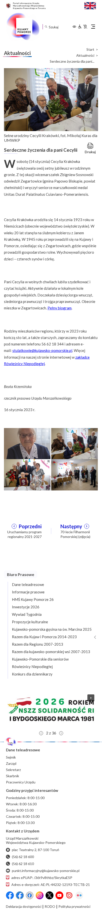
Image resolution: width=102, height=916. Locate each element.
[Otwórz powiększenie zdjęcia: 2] (74, 443)
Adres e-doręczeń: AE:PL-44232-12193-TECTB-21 (50, 884)
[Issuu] (69, 895)
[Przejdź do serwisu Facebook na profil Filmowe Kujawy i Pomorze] (30, 895)
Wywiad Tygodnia (27, 614)
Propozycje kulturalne (30, 622)
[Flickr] (79, 895)
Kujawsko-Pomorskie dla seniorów (40, 659)
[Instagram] (40, 895)
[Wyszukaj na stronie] (46, 26)
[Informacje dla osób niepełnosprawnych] (82, 27)
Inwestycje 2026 (25, 607)
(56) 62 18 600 (23, 857)
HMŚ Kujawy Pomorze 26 (33, 599)
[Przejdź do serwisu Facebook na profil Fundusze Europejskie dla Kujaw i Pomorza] (20, 895)
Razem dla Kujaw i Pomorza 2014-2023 (44, 636)
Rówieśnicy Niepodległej (32, 666)
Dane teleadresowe (28, 584)
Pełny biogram (60, 308)
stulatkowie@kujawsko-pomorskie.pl (42, 350)
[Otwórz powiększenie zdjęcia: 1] (27, 443)
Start (90, 49)
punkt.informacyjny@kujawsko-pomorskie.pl (45, 870)
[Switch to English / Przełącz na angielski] (90, 5)
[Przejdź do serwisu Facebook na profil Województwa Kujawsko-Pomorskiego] (10, 895)
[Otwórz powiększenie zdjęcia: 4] (74, 474)
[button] (51, 709)
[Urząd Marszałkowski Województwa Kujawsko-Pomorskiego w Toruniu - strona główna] (23, 26)
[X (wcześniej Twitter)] (49, 895)
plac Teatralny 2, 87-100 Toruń (35, 850)
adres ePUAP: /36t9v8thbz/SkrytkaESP (41, 877)
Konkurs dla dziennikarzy (32, 674)
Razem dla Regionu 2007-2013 (37, 644)
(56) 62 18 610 (23, 864)
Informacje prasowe (28, 592)
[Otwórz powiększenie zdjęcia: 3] (27, 474)
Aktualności (85, 55)
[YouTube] (59, 895)
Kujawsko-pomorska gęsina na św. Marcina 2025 (52, 629)
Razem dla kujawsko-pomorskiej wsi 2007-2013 (51, 651)
